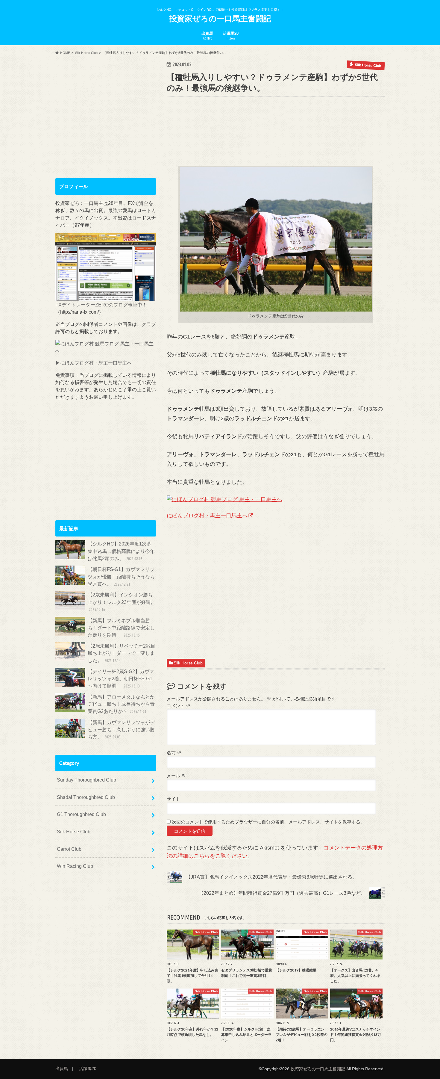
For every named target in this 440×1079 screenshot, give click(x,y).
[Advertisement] (276, 140)
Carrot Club (69, 849)
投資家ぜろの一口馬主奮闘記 (220, 18)
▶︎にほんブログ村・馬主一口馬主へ (93, 362)
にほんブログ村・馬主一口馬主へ (207, 516)
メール (176, 775)
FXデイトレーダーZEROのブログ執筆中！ (101, 304)
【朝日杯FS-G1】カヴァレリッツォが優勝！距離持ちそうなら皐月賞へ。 (121, 576)
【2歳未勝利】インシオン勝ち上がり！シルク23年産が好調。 (121, 602)
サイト (173, 798)
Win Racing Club (75, 866)
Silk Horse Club (188, 663)
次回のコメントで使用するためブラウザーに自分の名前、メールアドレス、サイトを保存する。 (268, 821)
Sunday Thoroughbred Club (86, 779)
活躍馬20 (231, 35)
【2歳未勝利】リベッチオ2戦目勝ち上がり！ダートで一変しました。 (121, 653)
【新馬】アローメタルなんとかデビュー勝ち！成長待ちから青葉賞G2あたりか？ (121, 704)
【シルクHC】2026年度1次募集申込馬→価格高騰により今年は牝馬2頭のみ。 (121, 551)
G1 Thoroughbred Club (81, 814)
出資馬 (207, 35)
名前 (174, 752)
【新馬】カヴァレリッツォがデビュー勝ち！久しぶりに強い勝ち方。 (121, 730)
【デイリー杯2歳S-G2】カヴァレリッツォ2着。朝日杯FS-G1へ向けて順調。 (121, 679)
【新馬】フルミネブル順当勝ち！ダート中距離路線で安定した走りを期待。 (121, 628)
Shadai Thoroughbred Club (86, 797)
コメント (178, 705)
